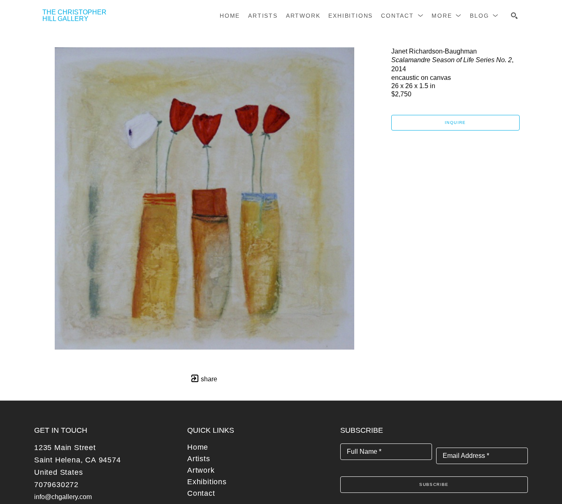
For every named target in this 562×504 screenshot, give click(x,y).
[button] (402, 15)
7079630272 (56, 485)
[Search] (514, 15)
